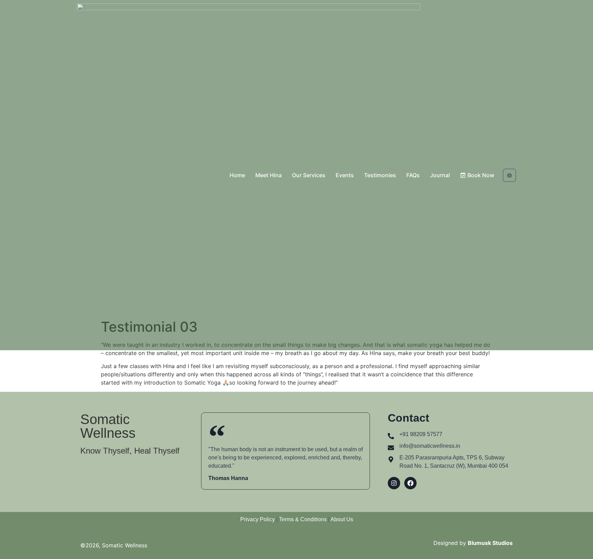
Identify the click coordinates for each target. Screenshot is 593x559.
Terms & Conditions (303, 519)
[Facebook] (410, 483)
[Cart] (509, 175)
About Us (341, 519)
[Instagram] (394, 483)
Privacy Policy (257, 519)
